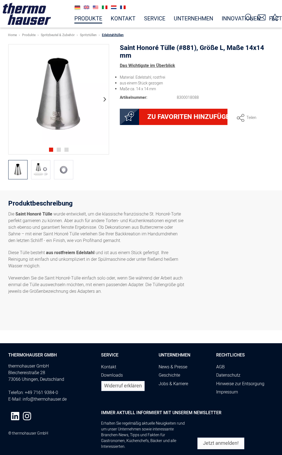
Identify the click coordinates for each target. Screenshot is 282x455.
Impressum (227, 392)
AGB (220, 367)
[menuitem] (88, 17)
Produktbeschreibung (40, 204)
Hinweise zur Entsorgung (240, 384)
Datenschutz (228, 375)
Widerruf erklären (123, 386)
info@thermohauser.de (45, 399)
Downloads (112, 375)
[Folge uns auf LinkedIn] (15, 416)
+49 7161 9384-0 (41, 392)
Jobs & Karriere (173, 384)
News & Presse (173, 367)
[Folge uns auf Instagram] (27, 416)
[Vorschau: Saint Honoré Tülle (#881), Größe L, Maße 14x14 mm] (18, 169)
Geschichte (169, 375)
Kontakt (108, 367)
